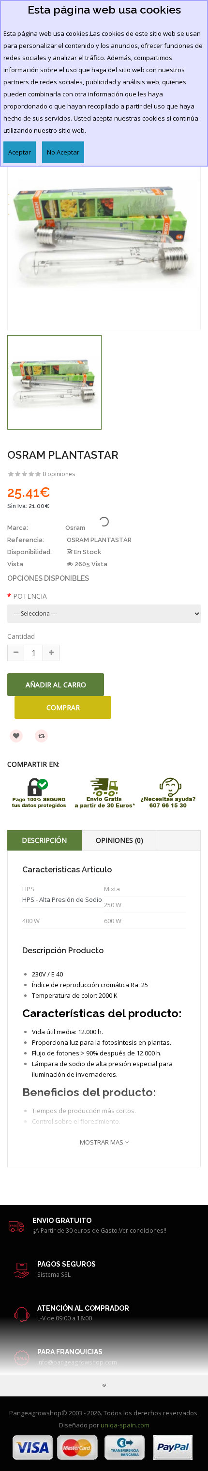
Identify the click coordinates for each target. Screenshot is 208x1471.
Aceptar (19, 152)
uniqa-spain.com (125, 1425)
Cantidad (21, 636)
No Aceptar (63, 152)
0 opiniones (59, 474)
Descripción (44, 840)
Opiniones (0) (119, 840)
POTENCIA (30, 596)
